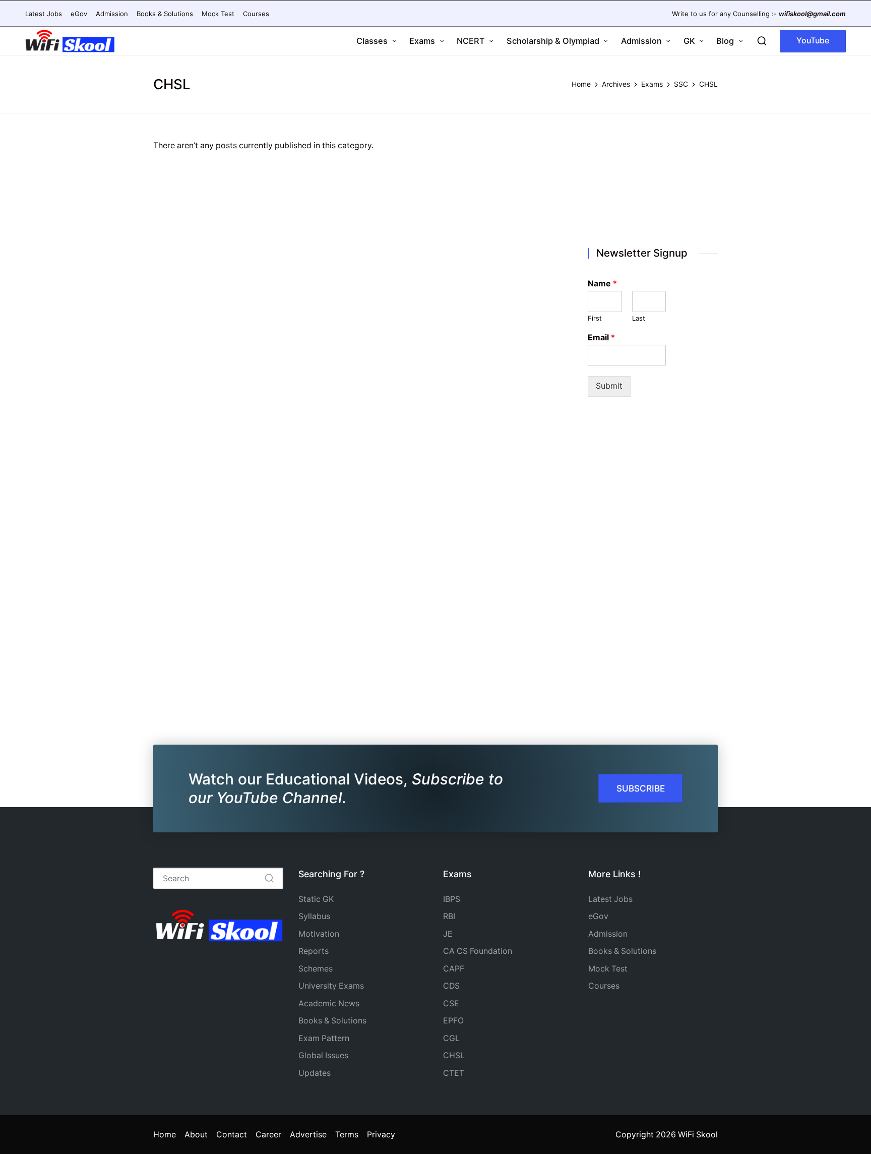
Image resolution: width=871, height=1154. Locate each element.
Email (601, 337)
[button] (813, 41)
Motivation (318, 934)
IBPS (451, 899)
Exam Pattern (323, 1038)
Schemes (315, 969)
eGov (598, 916)
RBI (449, 916)
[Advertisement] (653, 182)
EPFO (453, 1020)
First (595, 318)
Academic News (328, 1003)
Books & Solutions (332, 1020)
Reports (313, 951)
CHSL (454, 1055)
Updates (314, 1073)
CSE (451, 1003)
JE (448, 934)
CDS (451, 986)
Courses (603, 986)
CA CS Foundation (477, 951)
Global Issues (323, 1055)
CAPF (453, 969)
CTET (453, 1073)
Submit (609, 386)
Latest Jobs (610, 899)
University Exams (331, 986)
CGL (451, 1038)
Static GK (316, 899)
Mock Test (608, 969)
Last (638, 318)
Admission (608, 934)
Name (602, 283)
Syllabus (314, 916)
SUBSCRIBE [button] (640, 788)
